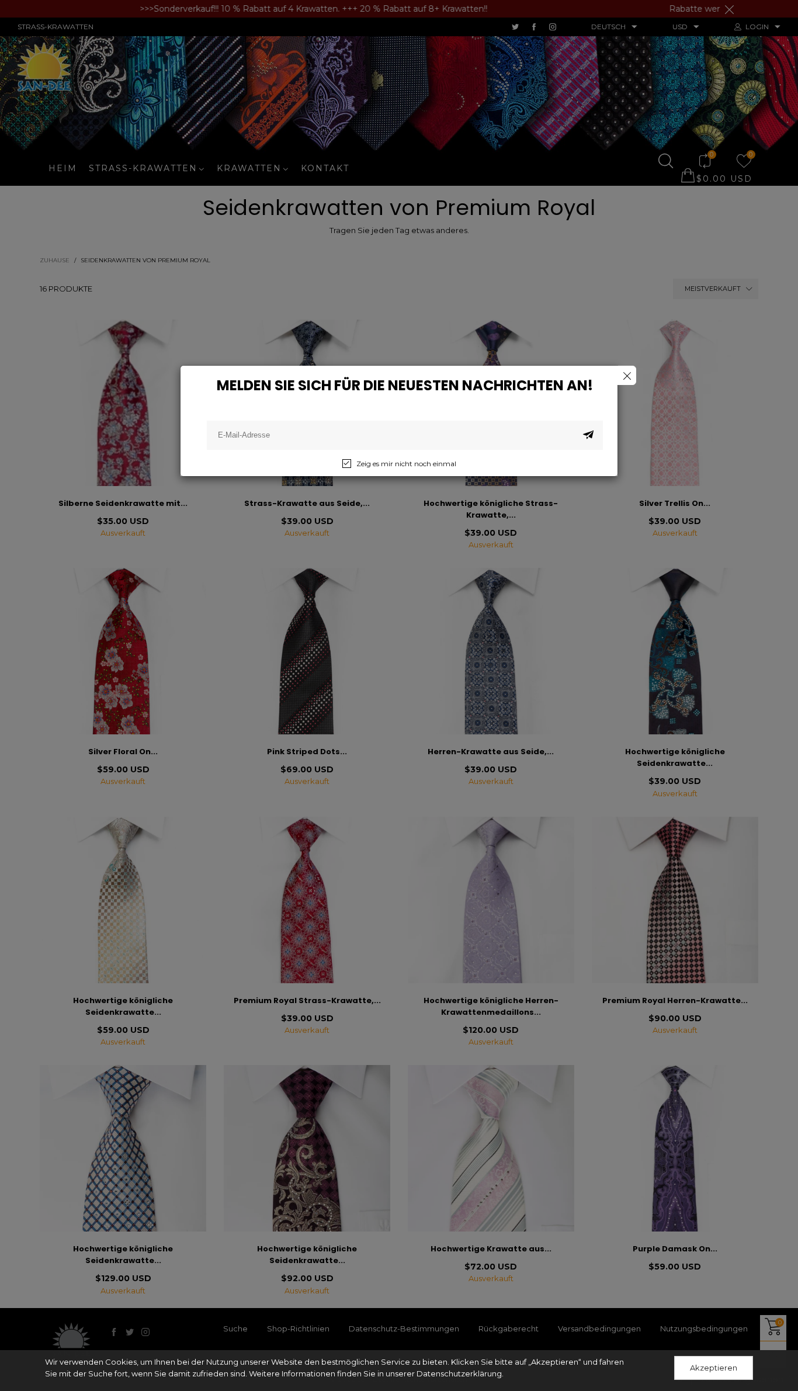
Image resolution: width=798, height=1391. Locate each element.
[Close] (626, 375)
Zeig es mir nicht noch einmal (406, 463)
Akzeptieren (713, 1367)
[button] (588, 435)
